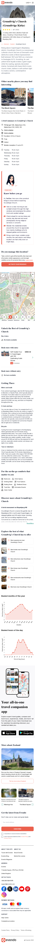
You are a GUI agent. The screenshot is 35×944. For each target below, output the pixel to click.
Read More (30, 523)
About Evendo (18, 852)
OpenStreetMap (5, 272)
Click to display (8, 130)
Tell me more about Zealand (17, 781)
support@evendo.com (8, 884)
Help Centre (5, 917)
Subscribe (17, 829)
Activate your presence (17, 264)
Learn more (29, 260)
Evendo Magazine (6, 859)
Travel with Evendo (7, 852)
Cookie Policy (24, 836)
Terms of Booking (26, 930)
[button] (17, 294)
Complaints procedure (8, 921)
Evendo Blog (5, 856)
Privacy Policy (7, 838)
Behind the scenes (19, 856)
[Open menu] (33, 2)
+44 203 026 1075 (7, 880)
